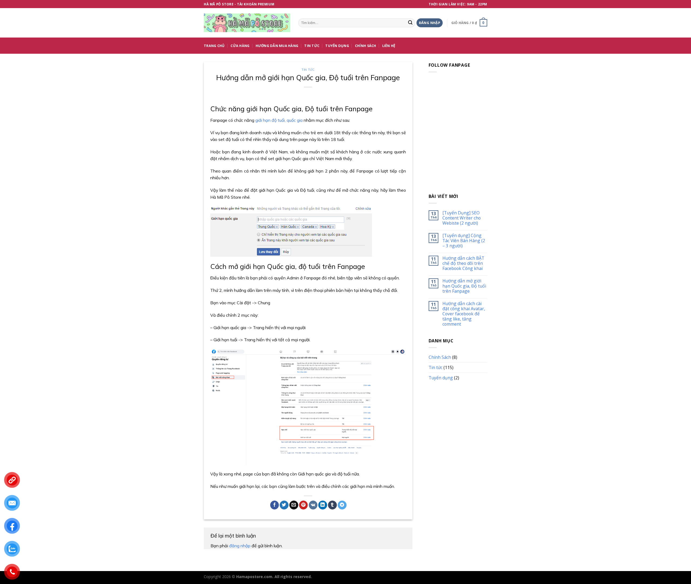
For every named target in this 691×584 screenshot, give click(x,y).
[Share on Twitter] (284, 505)
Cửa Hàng (240, 45)
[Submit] (410, 22)
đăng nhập (239, 545)
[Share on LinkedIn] (322, 505)
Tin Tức (311, 45)
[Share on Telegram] (342, 505)
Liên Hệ (388, 45)
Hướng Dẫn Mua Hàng (277, 45)
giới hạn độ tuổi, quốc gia (279, 120)
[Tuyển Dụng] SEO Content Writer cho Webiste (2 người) (461, 218)
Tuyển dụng (337, 45)
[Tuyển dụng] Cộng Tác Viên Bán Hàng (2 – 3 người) (463, 240)
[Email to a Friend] (293, 505)
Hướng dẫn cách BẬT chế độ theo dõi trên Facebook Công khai (463, 263)
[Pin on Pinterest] (303, 505)
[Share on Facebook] (274, 505)
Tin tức (308, 70)
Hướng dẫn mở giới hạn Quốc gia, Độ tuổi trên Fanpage (464, 286)
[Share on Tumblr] (332, 505)
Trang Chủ (214, 45)
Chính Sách (365, 45)
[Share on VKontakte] (313, 505)
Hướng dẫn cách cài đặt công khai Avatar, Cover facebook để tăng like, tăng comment (463, 314)
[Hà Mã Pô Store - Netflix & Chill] (247, 22)
